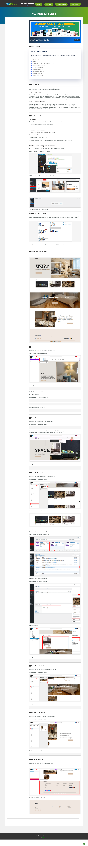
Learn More (76, 99)
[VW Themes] (11, 3)
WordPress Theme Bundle (39, 40)
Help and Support (75, 4)
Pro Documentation (61, 4)
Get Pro (38, 4)
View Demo (48, 4)
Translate (30, 5)
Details (77, 39)
